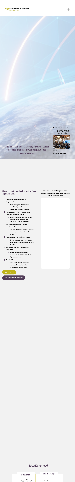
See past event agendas (14, 278)
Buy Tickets (9, 272)
